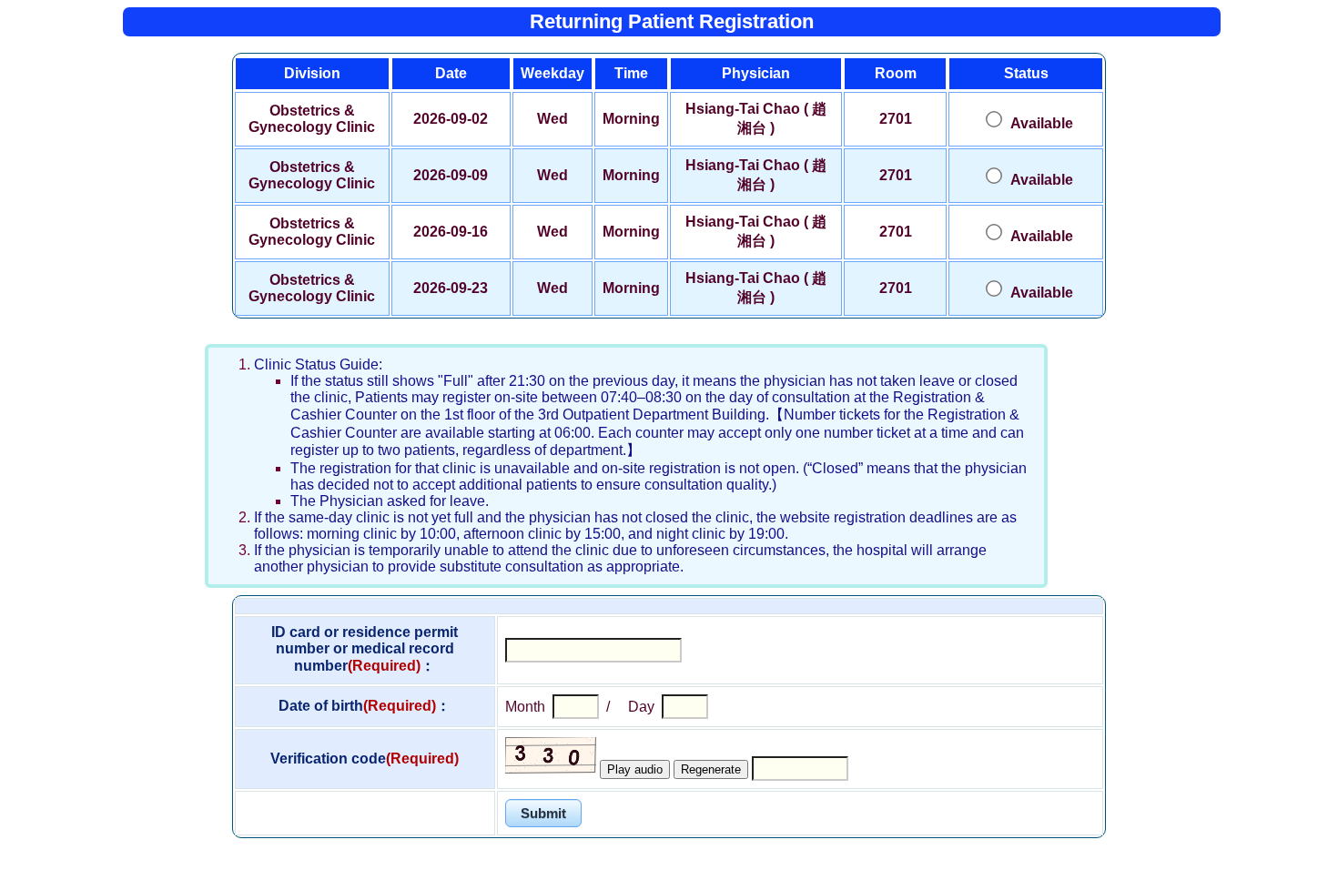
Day (641, 706)
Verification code (364, 758)
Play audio (635, 769)
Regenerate (711, 769)
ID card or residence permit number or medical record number (364, 648)
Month (525, 706)
